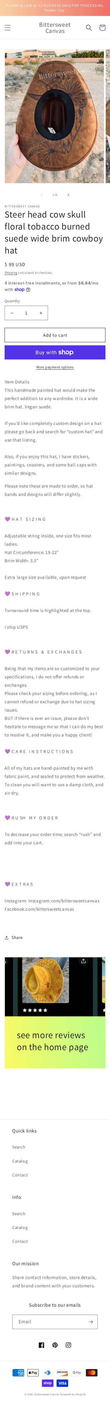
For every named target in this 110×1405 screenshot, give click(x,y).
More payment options (55, 367)
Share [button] (17, 937)
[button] (7, 27)
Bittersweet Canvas (47, 1394)
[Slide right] (68, 195)
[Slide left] (41, 195)
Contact (20, 1175)
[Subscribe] (90, 1322)
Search (19, 1147)
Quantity (12, 301)
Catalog (20, 1161)
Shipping (11, 273)
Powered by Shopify (73, 1394)
